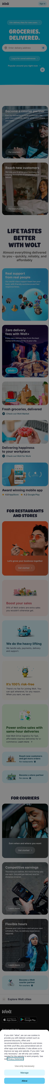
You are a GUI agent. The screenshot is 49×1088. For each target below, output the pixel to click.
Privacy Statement (15, 1059)
